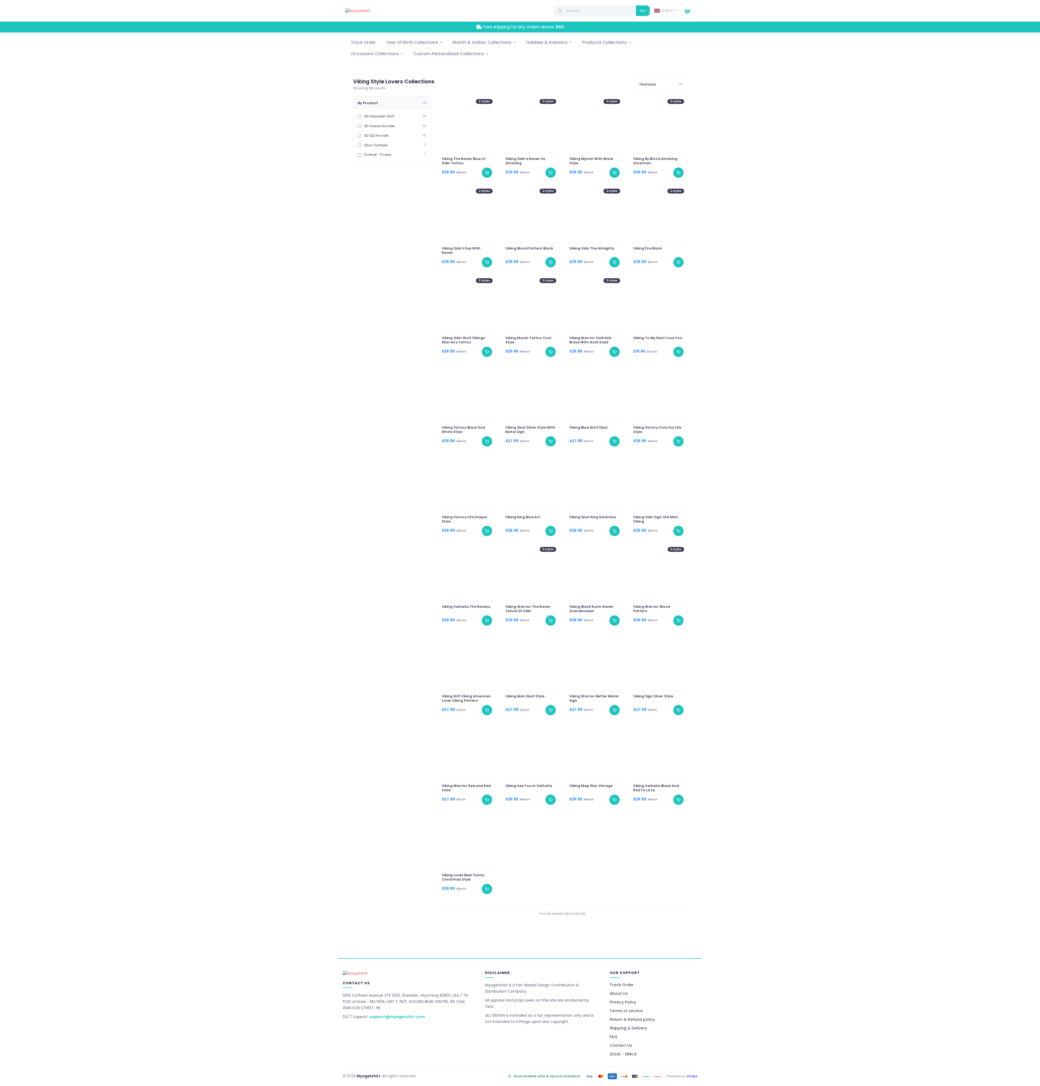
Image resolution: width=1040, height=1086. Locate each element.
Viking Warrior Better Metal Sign (594, 698)
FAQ (614, 1036)
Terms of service (626, 1010)
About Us (619, 993)
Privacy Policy (623, 1002)
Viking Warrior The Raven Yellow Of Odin (528, 608)
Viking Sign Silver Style (653, 696)
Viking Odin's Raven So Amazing (525, 160)
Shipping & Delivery (628, 1028)
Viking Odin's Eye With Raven (460, 250)
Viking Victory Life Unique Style (464, 519)
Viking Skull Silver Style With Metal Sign (530, 429)
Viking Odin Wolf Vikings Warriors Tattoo (463, 340)
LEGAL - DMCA (623, 1054)
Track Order (622, 984)
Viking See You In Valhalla (528, 785)
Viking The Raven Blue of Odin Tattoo (463, 160)
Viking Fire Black (647, 248)
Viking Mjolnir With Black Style (591, 160)
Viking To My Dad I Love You (657, 338)
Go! (643, 10)
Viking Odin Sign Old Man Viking (655, 519)
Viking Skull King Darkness (592, 517)
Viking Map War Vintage (591, 785)
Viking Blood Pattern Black (529, 248)
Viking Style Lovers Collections (393, 81)
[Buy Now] (487, 173)
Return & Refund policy (632, 1019)
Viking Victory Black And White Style (463, 429)
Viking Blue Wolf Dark (588, 427)
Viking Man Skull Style (524, 696)
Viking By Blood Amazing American (655, 160)
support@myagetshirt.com (397, 1016)
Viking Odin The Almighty (591, 248)
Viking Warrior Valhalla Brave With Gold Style (590, 340)
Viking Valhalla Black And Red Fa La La (656, 787)
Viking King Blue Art (522, 517)
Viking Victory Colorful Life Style (657, 429)
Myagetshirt (368, 1076)
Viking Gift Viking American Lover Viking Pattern (465, 698)
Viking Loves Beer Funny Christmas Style (462, 877)
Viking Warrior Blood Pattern (651, 608)
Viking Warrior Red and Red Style (465, 787)
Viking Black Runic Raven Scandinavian (591, 608)
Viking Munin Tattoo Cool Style (528, 340)
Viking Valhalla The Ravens (465, 606)
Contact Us (621, 1045)
